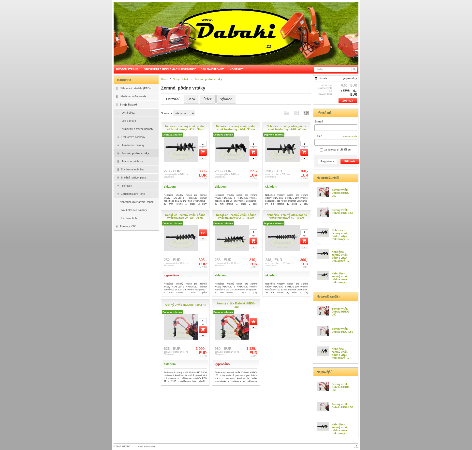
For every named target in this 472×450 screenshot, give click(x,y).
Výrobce (226, 99)
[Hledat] (354, 69)
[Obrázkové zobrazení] (306, 113)
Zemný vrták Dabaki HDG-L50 (342, 211)
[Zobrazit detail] (203, 232)
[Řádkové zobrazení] (286, 113)
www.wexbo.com (147, 446)
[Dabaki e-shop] (236, 33)
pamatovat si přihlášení (337, 149)
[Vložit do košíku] (203, 152)
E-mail (318, 121)
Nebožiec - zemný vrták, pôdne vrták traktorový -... (340, 234)
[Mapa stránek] (356, 446)
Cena (191, 99)
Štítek (208, 99)
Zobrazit (347, 100)
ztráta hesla (350, 136)
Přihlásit (349, 161)
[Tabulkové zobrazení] (296, 113)
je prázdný (350, 78)
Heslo (318, 136)
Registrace (327, 161)
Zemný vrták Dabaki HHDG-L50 (341, 192)
